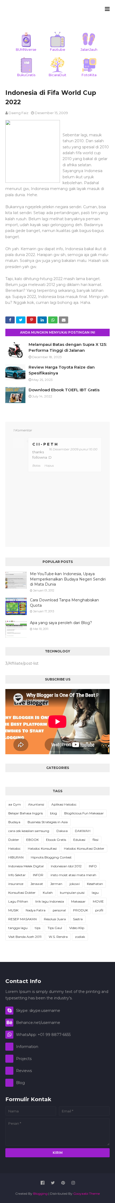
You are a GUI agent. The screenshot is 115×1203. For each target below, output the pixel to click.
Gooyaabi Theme (86, 1194)
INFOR (38, 875)
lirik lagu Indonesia (49, 901)
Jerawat (36, 884)
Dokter (13, 840)
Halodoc (14, 848)
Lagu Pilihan (18, 901)
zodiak (80, 937)
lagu (95, 893)
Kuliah (48, 893)
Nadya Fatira (35, 910)
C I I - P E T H (44, 444)
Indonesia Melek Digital (26, 866)
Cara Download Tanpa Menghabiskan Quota (64, 603)
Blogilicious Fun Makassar (84, 813)
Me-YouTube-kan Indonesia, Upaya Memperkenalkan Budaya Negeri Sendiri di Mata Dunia (68, 579)
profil (99, 910)
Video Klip (76, 928)
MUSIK (13, 910)
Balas (36, 465)
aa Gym (14, 804)
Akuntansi (36, 804)
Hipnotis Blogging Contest (51, 857)
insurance (15, 884)
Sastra (78, 919)
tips (37, 928)
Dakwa (62, 831)
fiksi (95, 840)
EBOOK (32, 840)
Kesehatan (95, 884)
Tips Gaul (55, 928)
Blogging (40, 1194)
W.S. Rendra (58, 937)
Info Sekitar (17, 875)
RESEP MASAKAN (22, 919)
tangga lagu (18, 928)
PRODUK (80, 910)
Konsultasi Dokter (22, 893)
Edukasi (79, 840)
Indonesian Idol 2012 (66, 866)
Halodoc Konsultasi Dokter (84, 848)
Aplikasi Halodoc (63, 804)
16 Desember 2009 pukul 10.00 (73, 449)
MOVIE (98, 901)
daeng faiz (18, 113)
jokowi (75, 884)
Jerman (56, 884)
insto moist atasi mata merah (73, 875)
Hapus (49, 465)
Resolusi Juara (55, 919)
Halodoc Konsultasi (42, 848)
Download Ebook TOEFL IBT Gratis (64, 389)
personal (59, 910)
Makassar (78, 901)
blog (53, 813)
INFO (93, 866)
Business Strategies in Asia (48, 822)
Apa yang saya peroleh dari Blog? (61, 622)
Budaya (14, 822)
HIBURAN (16, 857)
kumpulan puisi (72, 893)
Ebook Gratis (56, 840)
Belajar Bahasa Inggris (25, 813)
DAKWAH (82, 831)
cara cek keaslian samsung (28, 831)
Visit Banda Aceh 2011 (24, 937)
